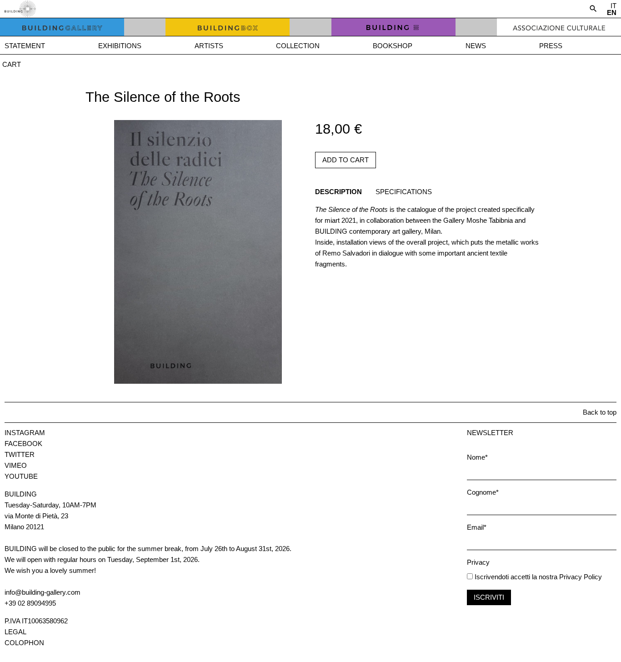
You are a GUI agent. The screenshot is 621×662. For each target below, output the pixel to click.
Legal (15, 632)
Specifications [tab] (404, 192)
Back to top (599, 412)
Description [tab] (338, 192)
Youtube (21, 476)
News (476, 46)
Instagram (25, 432)
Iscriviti (489, 597)
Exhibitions (119, 46)
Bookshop (392, 46)
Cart (11, 64)
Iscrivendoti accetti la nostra (515, 577)
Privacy (478, 562)
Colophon (24, 643)
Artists (209, 46)
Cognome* (483, 492)
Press (550, 46)
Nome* (477, 457)
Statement (25, 46)
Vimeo (16, 465)
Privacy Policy (580, 577)
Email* (476, 527)
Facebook (23, 443)
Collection (298, 46)
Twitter (20, 454)
